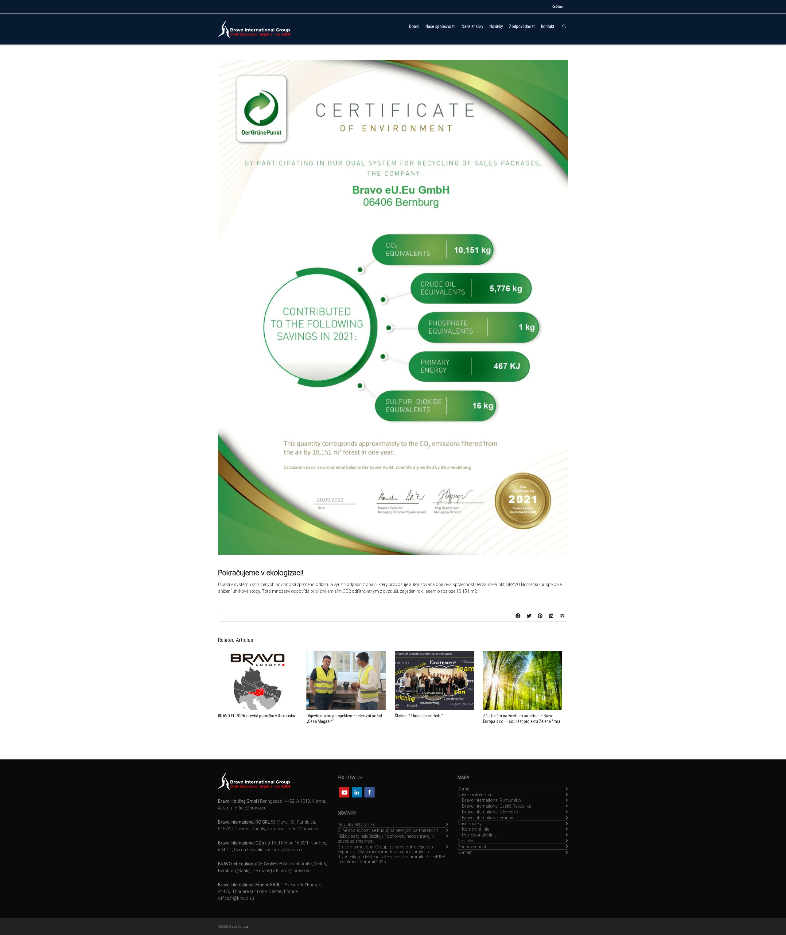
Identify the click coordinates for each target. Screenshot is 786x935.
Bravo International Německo (490, 811)
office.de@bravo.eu (291, 870)
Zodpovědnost (522, 26)
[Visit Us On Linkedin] (356, 792)
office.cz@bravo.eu (285, 849)
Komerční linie (475, 829)
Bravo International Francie (488, 817)
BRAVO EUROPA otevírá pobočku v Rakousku (256, 715)
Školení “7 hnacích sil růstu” (419, 715)
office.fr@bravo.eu (236, 898)
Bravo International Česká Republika (496, 806)
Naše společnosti (441, 26)
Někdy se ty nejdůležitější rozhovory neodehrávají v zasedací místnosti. (386, 839)
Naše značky (472, 26)
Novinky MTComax (356, 824)
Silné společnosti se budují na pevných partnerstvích (388, 830)
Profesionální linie (479, 834)
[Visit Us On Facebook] (369, 792)
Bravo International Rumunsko (491, 800)
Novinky (496, 26)
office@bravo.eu (251, 807)
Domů (414, 26)
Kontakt (547, 26)
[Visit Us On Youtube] (344, 792)
